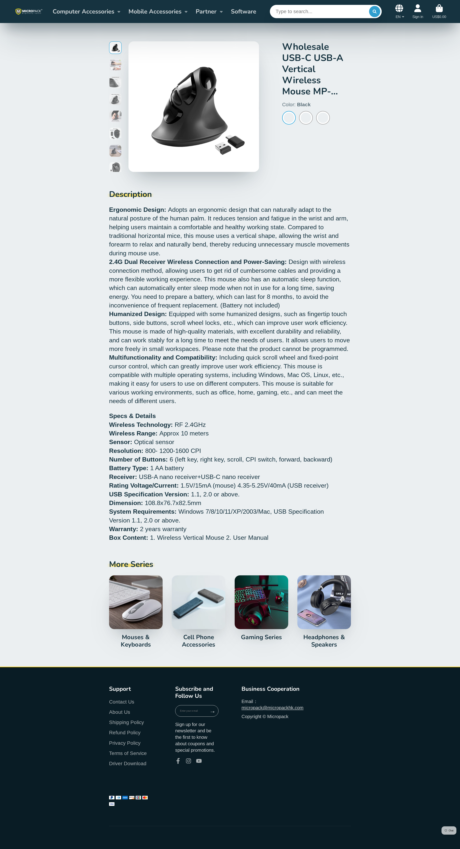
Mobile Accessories (154, 11)
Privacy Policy (125, 743)
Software (243, 11)
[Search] (374, 11)
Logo (28, 11)
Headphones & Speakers (324, 611)
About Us (119, 712)
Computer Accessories (83, 11)
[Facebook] (178, 761)
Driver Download (127, 763)
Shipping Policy (126, 722)
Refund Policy (125, 732)
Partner (206, 11)
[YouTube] (199, 761)
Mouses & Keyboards (136, 611)
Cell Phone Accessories (198, 611)
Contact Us (121, 702)
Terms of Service (128, 753)
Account (417, 11)
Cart (439, 11)
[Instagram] (188, 761)
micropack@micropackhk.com (272, 707)
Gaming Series (261, 608)
